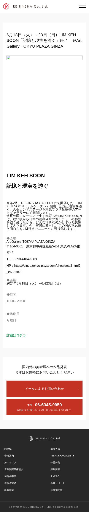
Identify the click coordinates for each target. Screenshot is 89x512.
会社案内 (9, 455)
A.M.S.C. (55, 476)
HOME (7, 448)
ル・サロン (10, 462)
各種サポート (58, 483)
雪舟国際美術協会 (13, 469)
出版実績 (55, 448)
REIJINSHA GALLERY (62, 455)
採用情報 (55, 469)
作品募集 (55, 462)
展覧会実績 (10, 483)
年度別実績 (56, 490)
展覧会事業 (10, 476)
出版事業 (9, 490)
